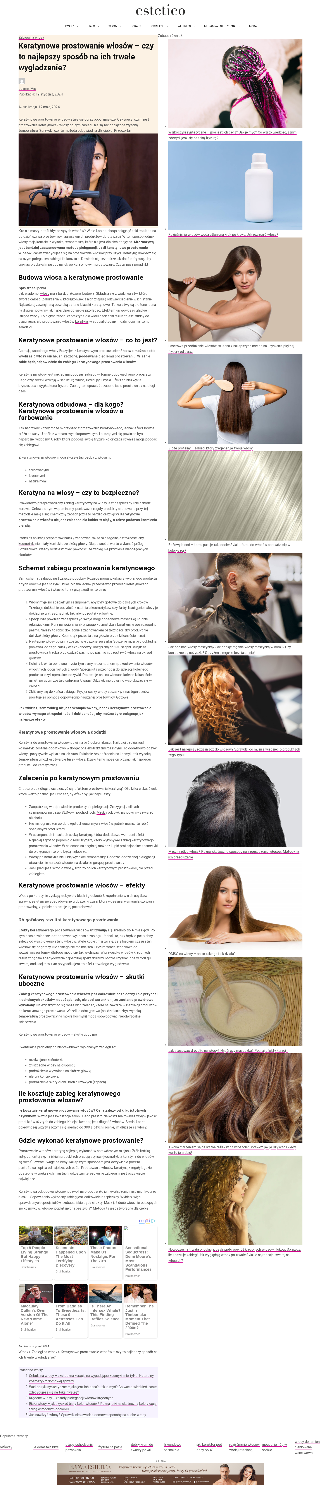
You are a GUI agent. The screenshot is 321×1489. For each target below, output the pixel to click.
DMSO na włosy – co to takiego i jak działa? (202, 954)
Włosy (113, 26)
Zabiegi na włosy (31, 37)
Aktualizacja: (39, 107)
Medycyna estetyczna (220, 26)
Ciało (91, 26)
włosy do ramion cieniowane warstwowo (307, 1447)
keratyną (81, 321)
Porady (136, 26)
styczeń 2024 (40, 1346)
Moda (253, 26)
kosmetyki (27, 544)
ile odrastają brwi (46, 1447)
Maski (101, 812)
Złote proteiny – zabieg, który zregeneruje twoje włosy (210, 448)
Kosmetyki (157, 26)
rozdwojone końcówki (45, 1060)
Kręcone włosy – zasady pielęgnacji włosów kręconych (71, 1398)
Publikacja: (41, 94)
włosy (44, 293)
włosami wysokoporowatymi (76, 434)
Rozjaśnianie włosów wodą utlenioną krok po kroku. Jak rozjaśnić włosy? (223, 234)
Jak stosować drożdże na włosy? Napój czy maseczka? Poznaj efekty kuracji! (228, 1051)
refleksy (6, 1447)
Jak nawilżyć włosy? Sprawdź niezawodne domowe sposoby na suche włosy (87, 1415)
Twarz (69, 26)
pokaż (42, 288)
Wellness (184, 26)
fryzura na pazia (110, 1447)
